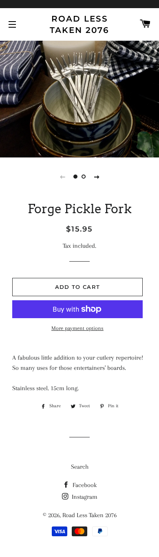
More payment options (77, 328)
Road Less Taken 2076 (79, 24)
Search (79, 466)
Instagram (83, 496)
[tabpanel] (79, 98)
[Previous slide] (62, 177)
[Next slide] (97, 177)
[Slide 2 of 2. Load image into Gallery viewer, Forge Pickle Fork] (84, 177)
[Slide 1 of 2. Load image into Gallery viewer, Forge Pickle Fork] (75, 177)
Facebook (84, 485)
